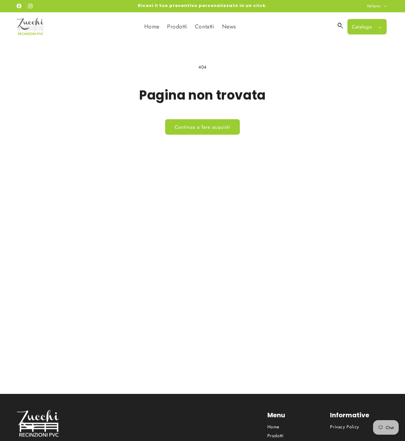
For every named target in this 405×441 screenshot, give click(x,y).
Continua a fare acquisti (202, 127)
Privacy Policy (344, 427)
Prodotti (275, 435)
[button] (340, 26)
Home (273, 427)
